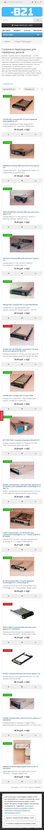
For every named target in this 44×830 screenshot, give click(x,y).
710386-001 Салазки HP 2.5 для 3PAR (18, 395)
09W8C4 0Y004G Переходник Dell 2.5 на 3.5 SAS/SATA (20, 767)
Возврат (17, 30)
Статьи (27, 30)
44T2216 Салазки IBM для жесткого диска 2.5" (21, 259)
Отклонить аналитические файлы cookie (21, 823)
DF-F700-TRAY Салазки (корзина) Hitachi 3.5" (21, 440)
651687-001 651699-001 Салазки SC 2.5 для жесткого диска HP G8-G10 (20, 350)
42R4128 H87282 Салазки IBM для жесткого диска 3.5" (21, 213)
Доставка (6, 30)
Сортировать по (9, 89)
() (37, 2)
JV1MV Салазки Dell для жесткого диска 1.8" (21, 673)
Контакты (38, 30)
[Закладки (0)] (32, 2)
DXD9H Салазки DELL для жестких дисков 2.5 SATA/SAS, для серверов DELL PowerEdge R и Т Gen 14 (22, 486)
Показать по (29, 89)
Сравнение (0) (8, 84)
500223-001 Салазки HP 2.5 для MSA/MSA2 (20, 304)
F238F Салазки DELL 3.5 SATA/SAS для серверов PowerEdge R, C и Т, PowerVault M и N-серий (21, 534)
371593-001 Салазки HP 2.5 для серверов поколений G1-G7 (20, 120)
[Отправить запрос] (40, 2)
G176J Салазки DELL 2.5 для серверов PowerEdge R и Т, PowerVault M (18, 582)
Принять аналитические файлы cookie (20, 818)
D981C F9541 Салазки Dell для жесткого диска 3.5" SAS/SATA (19, 628)
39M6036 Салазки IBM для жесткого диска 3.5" (21, 166)
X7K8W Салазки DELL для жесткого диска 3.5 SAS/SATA (22, 719)
